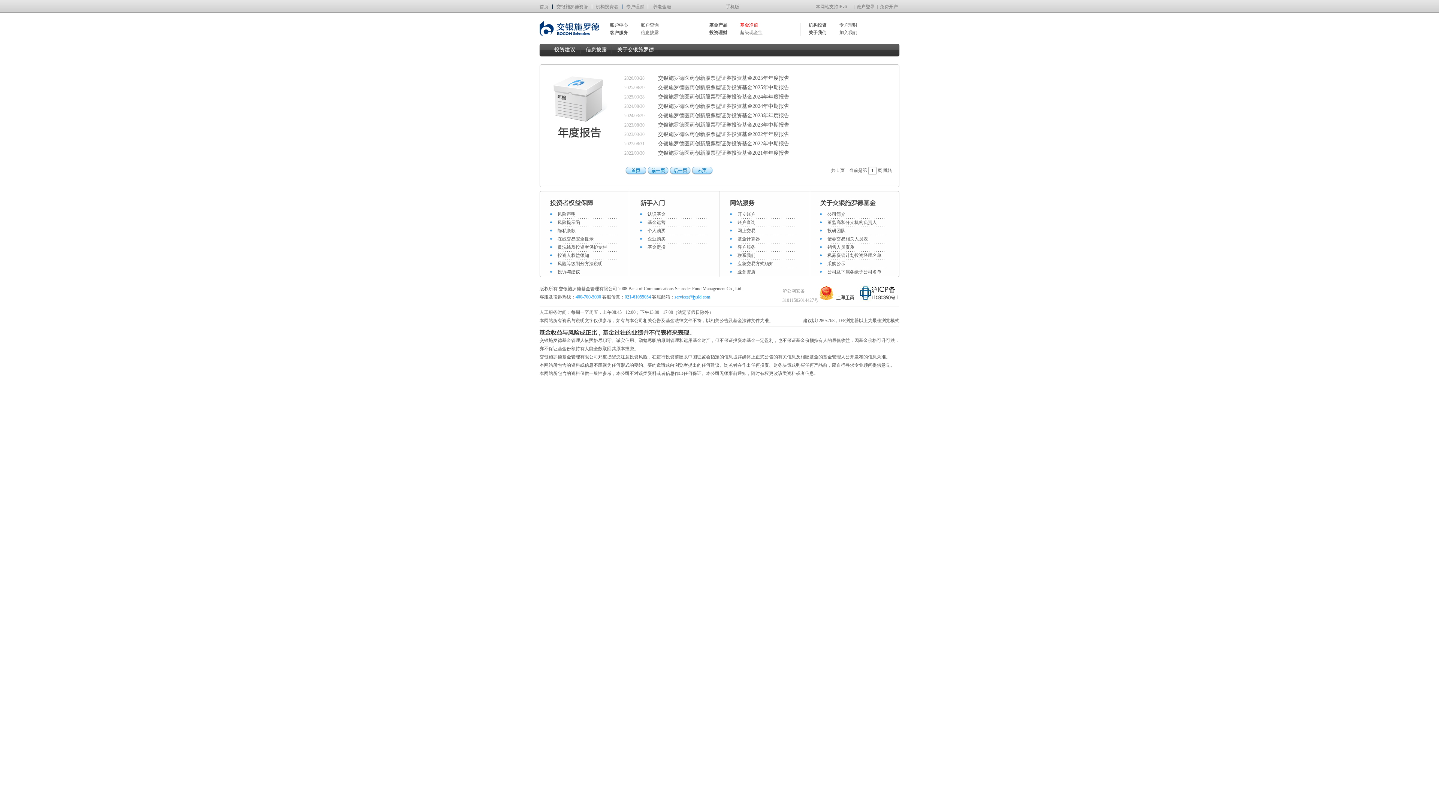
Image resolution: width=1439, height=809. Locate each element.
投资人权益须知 (573, 255)
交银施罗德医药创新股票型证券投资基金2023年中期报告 (723, 125)
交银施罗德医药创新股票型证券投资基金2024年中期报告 (723, 106)
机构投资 (818, 25)
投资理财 (718, 32)
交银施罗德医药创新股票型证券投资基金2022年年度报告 (723, 134)
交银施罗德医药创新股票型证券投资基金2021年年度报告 (723, 153)
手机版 (732, 6)
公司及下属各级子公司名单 (854, 272)
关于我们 (818, 32)
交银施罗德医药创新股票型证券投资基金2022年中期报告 (723, 143)
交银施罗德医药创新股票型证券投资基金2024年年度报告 (723, 97)
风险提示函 (569, 222)
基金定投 (657, 247)
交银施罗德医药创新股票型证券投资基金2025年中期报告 (723, 87)
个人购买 (657, 230)
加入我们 (848, 32)
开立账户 (746, 214)
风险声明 (567, 214)
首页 (544, 6)
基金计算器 (748, 239)
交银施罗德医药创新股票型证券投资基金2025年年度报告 (723, 78)
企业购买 (657, 239)
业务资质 (746, 272)
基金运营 (657, 222)
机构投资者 (607, 6)
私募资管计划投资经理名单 (854, 255)
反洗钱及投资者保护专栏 (582, 247)
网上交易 (746, 230)
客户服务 (746, 247)
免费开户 (889, 6)
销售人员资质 (840, 247)
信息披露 (650, 32)
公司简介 (836, 214)
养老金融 (662, 6)
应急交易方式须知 (755, 263)
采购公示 (836, 263)
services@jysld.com (693, 297)
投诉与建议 (569, 272)
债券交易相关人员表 (847, 239)
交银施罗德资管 (572, 6)
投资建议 (564, 49)
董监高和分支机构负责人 (852, 222)
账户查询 (650, 25)
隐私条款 (567, 230)
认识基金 (657, 214)
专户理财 (635, 6)
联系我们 (746, 255)
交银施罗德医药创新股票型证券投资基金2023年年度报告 (723, 115)
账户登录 (866, 6)
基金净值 (749, 25)
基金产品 (718, 25)
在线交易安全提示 (576, 239)
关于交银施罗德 (635, 49)
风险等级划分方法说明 (580, 263)
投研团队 (836, 230)
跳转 (887, 170)
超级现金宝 (751, 32)
